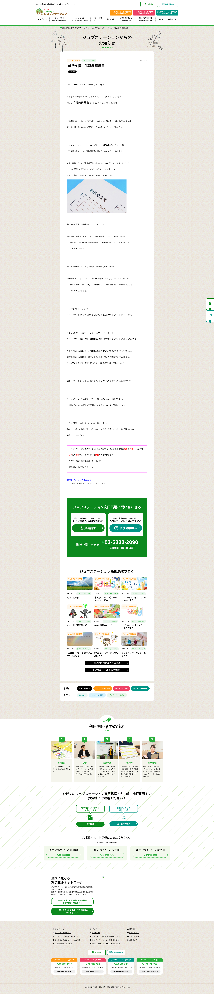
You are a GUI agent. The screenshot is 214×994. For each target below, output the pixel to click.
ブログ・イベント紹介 (89, 60)
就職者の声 (110, 19)
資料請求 (90, 528)
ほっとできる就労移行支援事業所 (59, 19)
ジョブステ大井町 (121, 688)
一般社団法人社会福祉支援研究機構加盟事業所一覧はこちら (72, 902)
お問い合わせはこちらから (79, 480)
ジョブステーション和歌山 (149, 960)
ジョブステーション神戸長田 (121, 960)
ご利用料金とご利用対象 (63, 943)
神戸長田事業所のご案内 (120, 971)
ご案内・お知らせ (106, 28)
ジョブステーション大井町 (92, 960)
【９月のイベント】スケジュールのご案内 (106, 598)
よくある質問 (134, 936)
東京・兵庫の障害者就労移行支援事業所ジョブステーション (56, 4)
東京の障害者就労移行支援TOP (71, 28)
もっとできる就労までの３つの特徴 (80, 19)
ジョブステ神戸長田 (140, 688)
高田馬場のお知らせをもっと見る (107, 663)
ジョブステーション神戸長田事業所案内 (106, 943)
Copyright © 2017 (89, 987)
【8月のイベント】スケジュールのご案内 (134, 598)
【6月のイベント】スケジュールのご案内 (79, 654)
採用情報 (132, 929)
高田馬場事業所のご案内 (64, 971)
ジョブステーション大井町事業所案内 (105, 940)
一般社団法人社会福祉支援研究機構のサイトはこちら (72, 911)
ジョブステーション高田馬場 (91, 28)
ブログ (160, 19)
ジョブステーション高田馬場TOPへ (107, 670)
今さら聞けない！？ (103, 625)
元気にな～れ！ (74, 597)
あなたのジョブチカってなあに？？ (106, 654)
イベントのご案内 (97, 695)
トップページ (42, 19)
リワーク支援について (97, 19)
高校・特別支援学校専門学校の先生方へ (146, 19)
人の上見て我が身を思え (78, 625)
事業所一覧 (172, 19)
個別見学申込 (128, 528)
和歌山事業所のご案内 (149, 971)
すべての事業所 (84, 688)
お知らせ (82, 695)
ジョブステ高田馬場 (74, 60)
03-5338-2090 (121, 542)
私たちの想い (134, 933)
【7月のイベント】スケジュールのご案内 (134, 626)
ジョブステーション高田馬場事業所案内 (106, 936)
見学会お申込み (123, 824)
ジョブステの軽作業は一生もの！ (133, 654)
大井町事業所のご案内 (92, 971)
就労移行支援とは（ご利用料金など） (126, 19)
